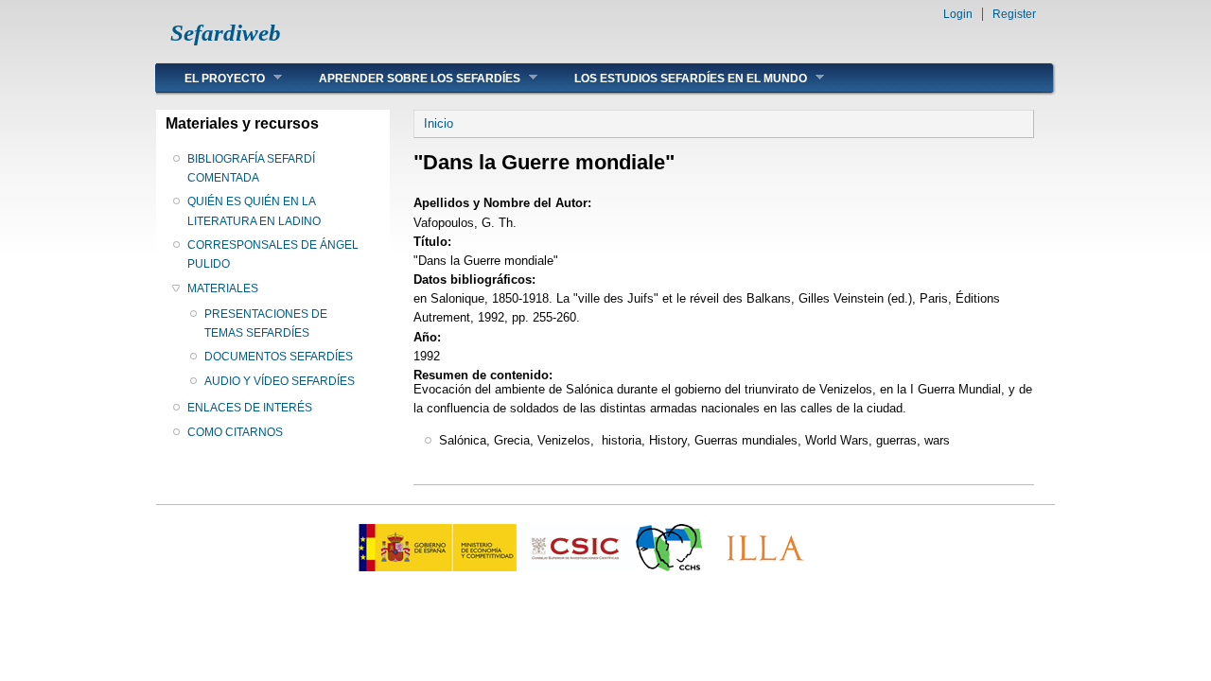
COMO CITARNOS (235, 432)
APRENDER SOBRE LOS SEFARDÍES (405, 78)
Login (958, 14)
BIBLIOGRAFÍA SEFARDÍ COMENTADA (251, 168)
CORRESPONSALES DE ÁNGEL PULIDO (273, 254)
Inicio (438, 123)
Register (1014, 14)
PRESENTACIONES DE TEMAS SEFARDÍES (265, 323)
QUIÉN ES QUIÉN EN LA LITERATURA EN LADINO (254, 211)
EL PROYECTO (210, 78)
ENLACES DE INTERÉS (249, 407)
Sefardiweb (225, 32)
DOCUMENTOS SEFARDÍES (278, 356)
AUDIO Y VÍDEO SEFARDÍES (279, 381)
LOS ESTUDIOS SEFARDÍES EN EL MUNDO (676, 78)
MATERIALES (222, 288)
